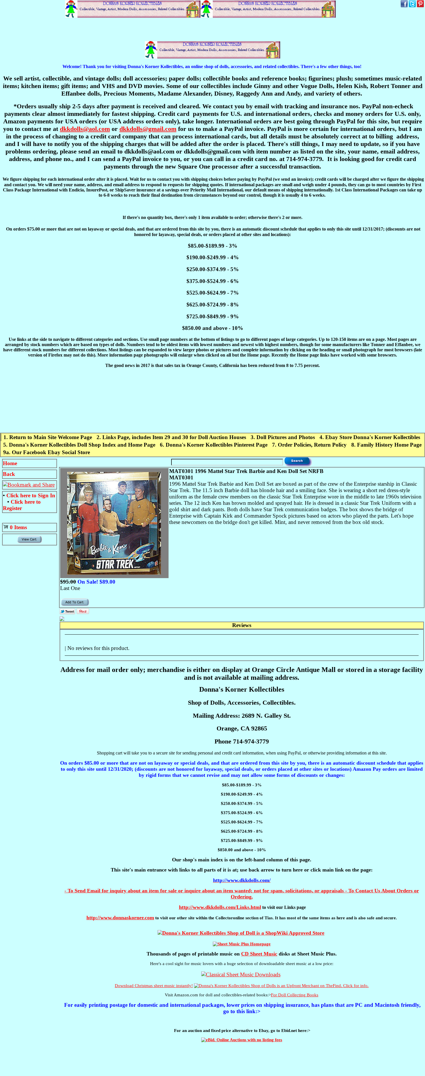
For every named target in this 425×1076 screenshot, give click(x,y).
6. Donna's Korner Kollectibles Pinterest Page (213, 445)
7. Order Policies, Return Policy (309, 445)
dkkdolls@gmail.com (147, 128)
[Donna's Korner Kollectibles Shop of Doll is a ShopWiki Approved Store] (241, 933)
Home (10, 463)
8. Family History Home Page (386, 445)
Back (9, 474)
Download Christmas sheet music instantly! (154, 985)
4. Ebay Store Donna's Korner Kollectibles (369, 437)
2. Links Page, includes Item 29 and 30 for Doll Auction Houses (171, 437)
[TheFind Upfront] (281, 985)
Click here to (30, 495)
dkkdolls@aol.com (85, 128)
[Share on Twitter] (67, 612)
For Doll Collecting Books (294, 995)
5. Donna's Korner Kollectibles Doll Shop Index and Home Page (79, 445)
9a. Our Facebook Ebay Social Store (46, 452)
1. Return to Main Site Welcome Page (47, 437)
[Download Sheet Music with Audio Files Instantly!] (240, 974)
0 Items (18, 527)
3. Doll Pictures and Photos (283, 437)
